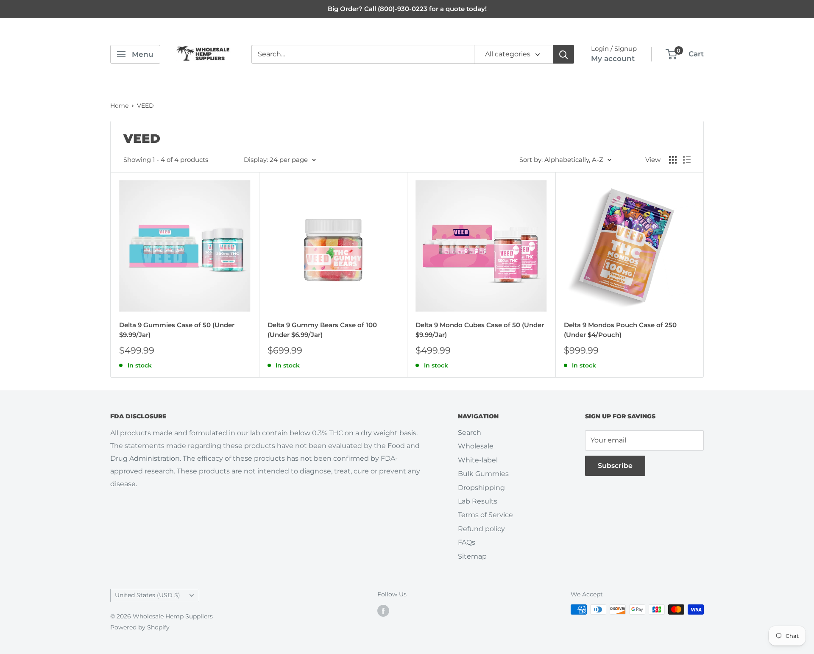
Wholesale (475, 446)
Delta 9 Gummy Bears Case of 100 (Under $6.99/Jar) (322, 330)
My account (613, 58)
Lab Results (477, 501)
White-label (478, 460)
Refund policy (481, 529)
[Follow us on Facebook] (383, 610)
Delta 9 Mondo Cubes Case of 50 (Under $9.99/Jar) (479, 330)
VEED (145, 105)
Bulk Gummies (483, 474)
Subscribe (615, 466)
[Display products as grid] (673, 160)
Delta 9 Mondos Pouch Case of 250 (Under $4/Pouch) (620, 330)
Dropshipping (481, 488)
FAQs (466, 542)
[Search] (563, 54)
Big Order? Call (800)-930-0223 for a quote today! (407, 9)
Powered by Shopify (140, 627)
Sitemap (472, 556)
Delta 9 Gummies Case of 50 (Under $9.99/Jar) (176, 330)
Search (469, 433)
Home (119, 105)
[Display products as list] (687, 160)
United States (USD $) (147, 595)
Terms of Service (485, 515)
